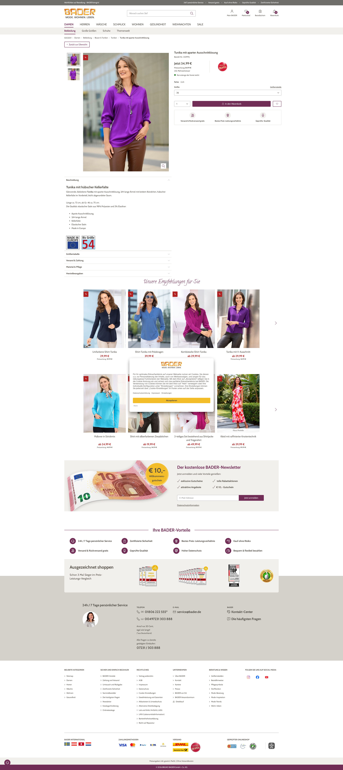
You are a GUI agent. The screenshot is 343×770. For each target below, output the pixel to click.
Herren (69, 684)
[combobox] (161, 13)
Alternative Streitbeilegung (149, 706)
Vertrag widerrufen (146, 676)
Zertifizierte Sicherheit (111, 689)
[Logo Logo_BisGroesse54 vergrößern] (88, 242)
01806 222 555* (156, 612)
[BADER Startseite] (80, 13)
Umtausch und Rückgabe (112, 684)
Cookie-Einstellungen (147, 693)
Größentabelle (275, 87)
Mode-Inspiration (218, 697)
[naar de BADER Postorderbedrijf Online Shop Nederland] (88, 744)
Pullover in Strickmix (104, 436)
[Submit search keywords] (192, 13)
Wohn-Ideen (216, 706)
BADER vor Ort (181, 693)
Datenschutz (144, 689)
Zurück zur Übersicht (78, 44)
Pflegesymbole (217, 684)
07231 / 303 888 (148, 648)
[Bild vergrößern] (163, 166)
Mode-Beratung (217, 693)
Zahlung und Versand (111, 680)
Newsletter (107, 701)
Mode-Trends (216, 701)
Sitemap (69, 676)
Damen (69, 680)
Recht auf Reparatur (146, 723)
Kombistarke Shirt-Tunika (193, 351)
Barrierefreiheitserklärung (148, 718)
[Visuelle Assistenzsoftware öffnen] (270, 745)
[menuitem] (69, 24)
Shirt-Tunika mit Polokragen (149, 351)
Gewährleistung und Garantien (151, 697)
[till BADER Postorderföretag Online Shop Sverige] (67, 744)
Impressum (143, 684)
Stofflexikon (216, 689)
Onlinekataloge (109, 710)
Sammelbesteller (109, 693)
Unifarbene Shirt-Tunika (104, 351)
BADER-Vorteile (109, 676)
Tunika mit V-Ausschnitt (238, 351)
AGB (140, 680)
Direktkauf (180, 701)
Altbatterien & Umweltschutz (150, 701)
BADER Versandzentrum (184, 697)
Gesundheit (71, 697)
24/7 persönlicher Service (193, 2)
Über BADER (180, 676)
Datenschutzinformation (188, 505)
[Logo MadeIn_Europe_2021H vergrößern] (73, 242)
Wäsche (69, 689)
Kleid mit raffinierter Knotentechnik (238, 436)
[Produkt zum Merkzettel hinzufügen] (277, 104)
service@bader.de (189, 612)
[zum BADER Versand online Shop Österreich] (74, 744)
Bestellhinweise (217, 680)
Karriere (178, 684)
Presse (177, 689)
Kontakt (178, 680)
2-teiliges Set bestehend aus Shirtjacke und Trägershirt (193, 438)
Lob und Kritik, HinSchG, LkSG (150, 710)
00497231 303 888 (158, 619)
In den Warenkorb (233, 104)
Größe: (177, 87)
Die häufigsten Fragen (111, 697)
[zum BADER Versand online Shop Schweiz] (81, 744)
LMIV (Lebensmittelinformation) (151, 714)
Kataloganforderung (110, 706)
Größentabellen (217, 676)
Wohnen (69, 693)
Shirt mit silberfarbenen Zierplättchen (149, 436)
